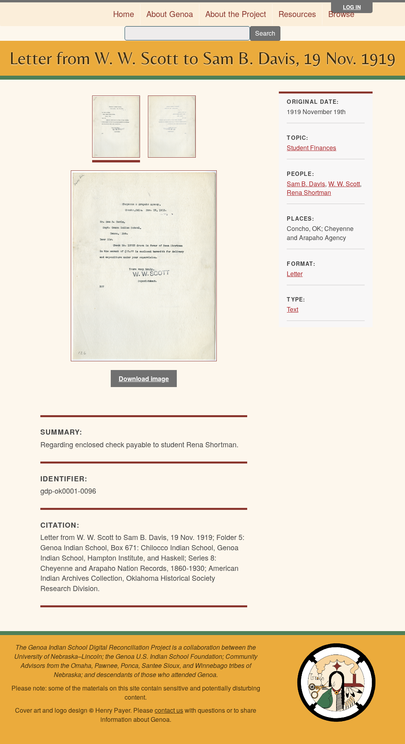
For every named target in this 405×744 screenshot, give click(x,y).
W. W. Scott (344, 183)
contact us (169, 710)
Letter (295, 273)
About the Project (235, 13)
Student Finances (311, 147)
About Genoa (169, 13)
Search (265, 33)
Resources (297, 13)
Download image (144, 378)
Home (123, 13)
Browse (341, 13)
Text (292, 309)
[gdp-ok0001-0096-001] (144, 264)
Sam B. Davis (306, 183)
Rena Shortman (309, 192)
